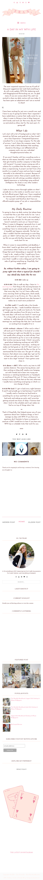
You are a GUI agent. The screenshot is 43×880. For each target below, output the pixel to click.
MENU (23, 23)
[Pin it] (26, 434)
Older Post (34, 522)
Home (22, 522)
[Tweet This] (16, 434)
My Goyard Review (16, 724)
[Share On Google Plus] (23, 434)
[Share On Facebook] (19, 434)
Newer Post (8, 522)
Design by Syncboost (33, 878)
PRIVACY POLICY (21, 769)
